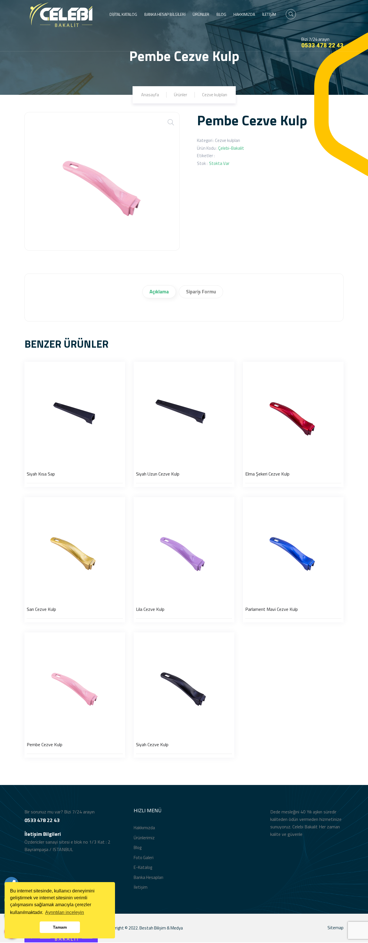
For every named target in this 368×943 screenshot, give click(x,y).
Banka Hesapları (148, 877)
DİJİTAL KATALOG (123, 14)
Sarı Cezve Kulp (41, 609)
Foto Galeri (144, 857)
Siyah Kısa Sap (41, 473)
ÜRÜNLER (201, 14)
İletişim (140, 887)
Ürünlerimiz (144, 837)
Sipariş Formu (201, 291)
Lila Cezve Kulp (150, 609)
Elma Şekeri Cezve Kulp (267, 473)
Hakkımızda (144, 827)
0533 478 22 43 (322, 45)
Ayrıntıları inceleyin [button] (64, 912)
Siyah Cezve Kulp (152, 744)
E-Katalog (143, 867)
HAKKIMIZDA (244, 14)
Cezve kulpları (214, 94)
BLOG (221, 14)
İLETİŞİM (269, 14)
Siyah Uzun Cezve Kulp (157, 473)
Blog (137, 847)
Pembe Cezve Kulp (44, 744)
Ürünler (180, 94)
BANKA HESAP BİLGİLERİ (164, 14)
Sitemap (335, 927)
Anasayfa (150, 94)
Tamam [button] (60, 927)
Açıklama (159, 291)
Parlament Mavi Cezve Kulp (271, 609)
